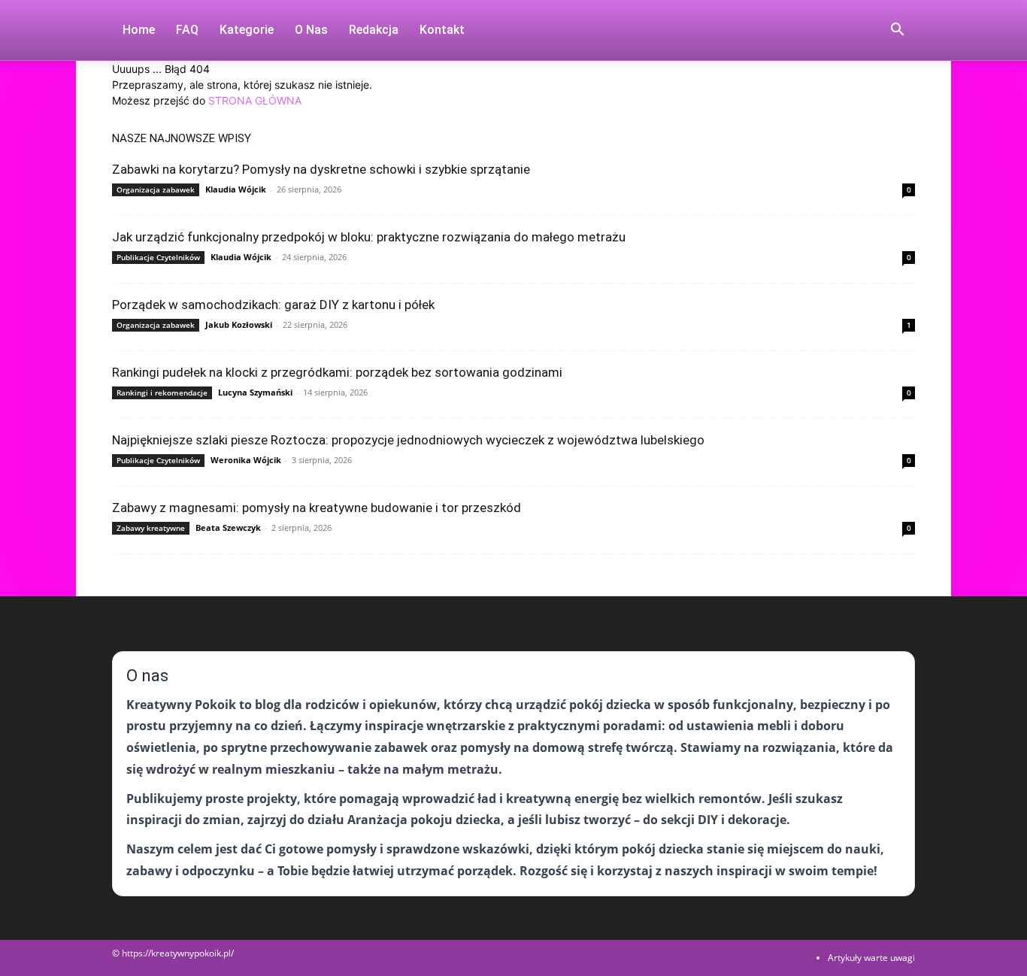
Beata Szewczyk (228, 527)
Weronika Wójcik (246, 459)
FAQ (187, 30)
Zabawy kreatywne (151, 528)
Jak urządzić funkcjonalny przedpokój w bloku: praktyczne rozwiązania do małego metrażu (369, 236)
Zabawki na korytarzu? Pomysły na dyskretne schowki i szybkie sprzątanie (321, 169)
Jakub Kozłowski (238, 324)
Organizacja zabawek (156, 189)
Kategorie (247, 30)
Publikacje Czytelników (158, 257)
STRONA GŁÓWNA (254, 100)
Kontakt (442, 30)
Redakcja (373, 30)
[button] (897, 31)
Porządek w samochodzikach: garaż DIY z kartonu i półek (273, 304)
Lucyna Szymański (255, 392)
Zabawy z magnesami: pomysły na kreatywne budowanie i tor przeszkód (316, 507)
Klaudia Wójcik (235, 189)
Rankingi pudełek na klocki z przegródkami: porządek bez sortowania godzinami (337, 372)
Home (139, 30)
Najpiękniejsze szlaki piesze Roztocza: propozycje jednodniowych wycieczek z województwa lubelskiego (408, 439)
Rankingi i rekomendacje (162, 392)
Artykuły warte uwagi (871, 957)
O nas (311, 30)
